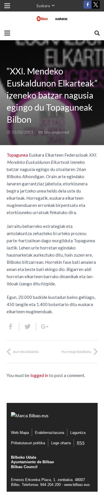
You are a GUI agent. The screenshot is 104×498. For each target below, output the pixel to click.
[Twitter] (96, 6)
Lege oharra (61, 443)
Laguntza (78, 432)
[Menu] (7, 33)
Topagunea (18, 154)
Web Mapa (20, 432)
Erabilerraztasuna (49, 432)
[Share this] (13, 326)
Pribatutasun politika (28, 443)
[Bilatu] (97, 33)
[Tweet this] (27, 326)
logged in (39, 375)
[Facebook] (87, 5)
